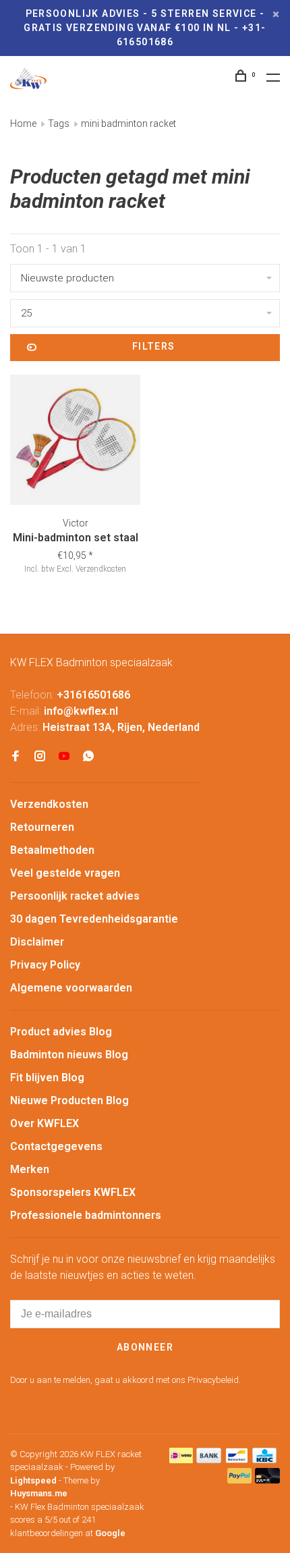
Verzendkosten (49, 804)
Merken (29, 1169)
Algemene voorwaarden (71, 987)
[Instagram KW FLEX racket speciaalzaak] (39, 757)
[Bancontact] (237, 1459)
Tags (58, 123)
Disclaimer (37, 941)
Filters (153, 346)
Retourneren (42, 827)
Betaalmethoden (52, 850)
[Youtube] (64, 757)
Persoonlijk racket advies (75, 896)
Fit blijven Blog (47, 1077)
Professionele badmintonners (85, 1215)
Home (23, 123)
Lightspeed (33, 1480)
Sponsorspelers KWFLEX (73, 1192)
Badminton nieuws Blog (69, 1054)
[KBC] (264, 1459)
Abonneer (145, 1347)
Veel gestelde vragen (65, 873)
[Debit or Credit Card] (267, 1479)
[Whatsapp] (88, 757)
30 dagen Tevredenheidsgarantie (94, 918)
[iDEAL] (181, 1459)
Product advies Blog (61, 1031)
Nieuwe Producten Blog (69, 1100)
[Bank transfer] (208, 1459)
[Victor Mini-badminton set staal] (75, 442)
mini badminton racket (128, 123)
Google (110, 1533)
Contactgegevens (56, 1146)
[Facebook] (15, 757)
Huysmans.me (38, 1493)
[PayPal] (239, 1479)
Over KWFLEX (44, 1123)
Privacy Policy (45, 964)
